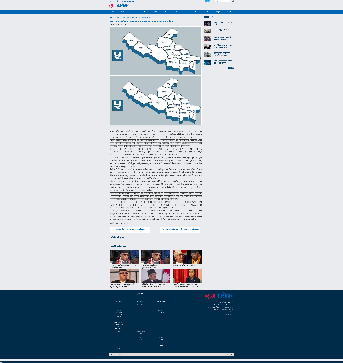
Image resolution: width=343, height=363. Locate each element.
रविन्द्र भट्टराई (161, 340)
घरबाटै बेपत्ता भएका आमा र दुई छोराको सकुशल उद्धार (223, 46)
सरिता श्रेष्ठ (119, 334)
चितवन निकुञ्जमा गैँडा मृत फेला (222, 30)
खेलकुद (218, 11)
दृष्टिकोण (155, 11)
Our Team (121, 355)
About (115, 355)
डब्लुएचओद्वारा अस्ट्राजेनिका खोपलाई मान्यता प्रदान (222, 54)
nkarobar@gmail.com (227, 312)
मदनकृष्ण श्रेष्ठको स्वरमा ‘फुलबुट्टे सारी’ (223, 23)
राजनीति (133, 11)
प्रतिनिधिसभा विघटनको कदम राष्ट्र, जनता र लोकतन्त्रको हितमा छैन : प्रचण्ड (155, 285)
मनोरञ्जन (206, 11)
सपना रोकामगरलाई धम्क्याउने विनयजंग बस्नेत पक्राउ (222, 38)
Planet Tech (182, 358)
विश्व (196, 11)
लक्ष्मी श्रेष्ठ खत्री (119, 301)
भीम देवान (140, 307)
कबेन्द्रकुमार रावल (161, 313)
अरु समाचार (231, 68)
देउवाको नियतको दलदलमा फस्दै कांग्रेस (185, 265)
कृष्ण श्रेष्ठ (161, 345)
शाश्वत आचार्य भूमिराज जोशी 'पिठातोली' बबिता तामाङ (119, 315)
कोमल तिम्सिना (140, 334)
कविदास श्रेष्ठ (119, 351)
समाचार (144, 11)
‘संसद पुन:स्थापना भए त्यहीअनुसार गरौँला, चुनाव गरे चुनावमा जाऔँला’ (123, 285)
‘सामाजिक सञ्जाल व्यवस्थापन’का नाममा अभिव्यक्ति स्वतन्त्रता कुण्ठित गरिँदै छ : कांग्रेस (186, 285)
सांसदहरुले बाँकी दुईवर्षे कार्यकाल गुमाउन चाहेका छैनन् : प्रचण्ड (123, 266)
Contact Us (129, 355)
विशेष (122, 11)
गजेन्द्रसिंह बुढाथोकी (140, 301)
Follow (208, 1)
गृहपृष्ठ (112, 18)
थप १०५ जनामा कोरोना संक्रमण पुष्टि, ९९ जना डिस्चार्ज (223, 62)
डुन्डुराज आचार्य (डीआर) (161, 301)
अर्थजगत (166, 11)
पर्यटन (186, 11)
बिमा (177, 11)
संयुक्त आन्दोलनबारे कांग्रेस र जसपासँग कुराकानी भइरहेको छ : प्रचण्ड (154, 266)
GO (232, 1)
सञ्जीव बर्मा (140, 340)
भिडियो (229, 11)
